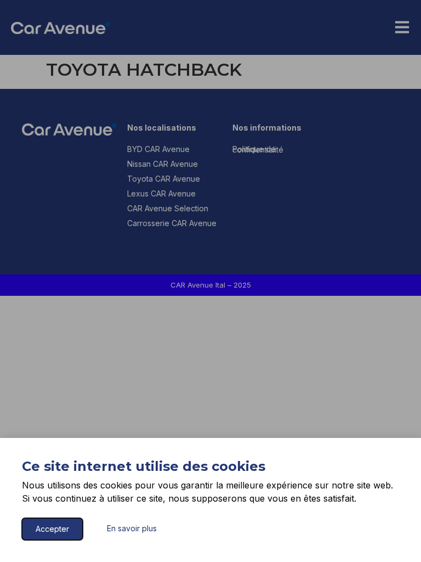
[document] (210, 281)
